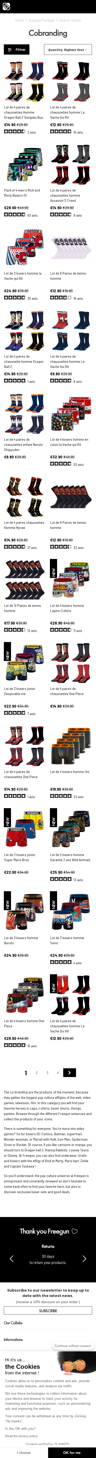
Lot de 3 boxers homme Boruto (21, 940)
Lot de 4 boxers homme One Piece (24, 1023)
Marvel (38, 1139)
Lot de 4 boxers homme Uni (69, 771)
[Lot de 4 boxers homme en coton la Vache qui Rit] (71, 414)
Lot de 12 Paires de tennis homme (22, 608)
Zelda (84, 1161)
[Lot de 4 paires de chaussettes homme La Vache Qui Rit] (71, 82)
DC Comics (44, 1134)
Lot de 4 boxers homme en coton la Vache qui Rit (69, 442)
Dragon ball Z (34, 1150)
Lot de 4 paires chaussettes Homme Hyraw (24, 525)
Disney (12, 1155)
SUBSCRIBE (48, 1310)
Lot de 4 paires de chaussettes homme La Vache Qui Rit (67, 112)
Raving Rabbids (56, 1150)
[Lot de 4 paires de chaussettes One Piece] (71, 663)
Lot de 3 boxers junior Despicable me (19, 691)
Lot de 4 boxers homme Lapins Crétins (67, 608)
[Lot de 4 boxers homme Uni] (71, 746)
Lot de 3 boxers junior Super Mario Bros (19, 857)
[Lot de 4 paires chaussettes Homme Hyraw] (25, 497)
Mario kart (72, 1161)
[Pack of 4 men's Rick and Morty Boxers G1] (25, 165)
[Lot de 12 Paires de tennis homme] (25, 580)
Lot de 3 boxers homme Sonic (67, 940)
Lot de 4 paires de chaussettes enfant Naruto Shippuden (23, 444)
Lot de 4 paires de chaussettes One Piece (67, 691)
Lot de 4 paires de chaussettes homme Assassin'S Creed (65, 195)
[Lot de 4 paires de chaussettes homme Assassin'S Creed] (71, 165)
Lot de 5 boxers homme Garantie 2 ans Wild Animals (70, 857)
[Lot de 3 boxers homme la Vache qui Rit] (25, 248)
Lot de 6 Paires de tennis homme (68, 275)
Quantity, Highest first (66, 49)
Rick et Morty (54, 1161)
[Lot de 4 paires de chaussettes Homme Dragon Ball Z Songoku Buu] (25, 82)
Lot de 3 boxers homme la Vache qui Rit (22, 275)
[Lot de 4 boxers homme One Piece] (25, 995)
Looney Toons (79, 1150)
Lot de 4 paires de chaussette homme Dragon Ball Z (24, 361)
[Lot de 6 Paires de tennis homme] (71, 248)
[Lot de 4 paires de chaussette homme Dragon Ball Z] (25, 331)
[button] (84, 1258)
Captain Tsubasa (22, 1166)
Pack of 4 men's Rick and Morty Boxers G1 (22, 192)
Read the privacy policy (21, 1436)
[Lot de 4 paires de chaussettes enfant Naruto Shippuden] (25, 414)
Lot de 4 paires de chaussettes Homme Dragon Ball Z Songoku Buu (23, 112)
